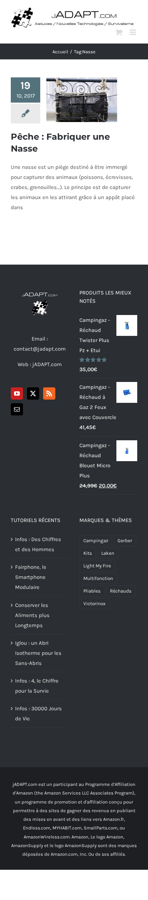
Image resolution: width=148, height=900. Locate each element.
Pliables (92, 591)
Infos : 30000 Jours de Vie (38, 713)
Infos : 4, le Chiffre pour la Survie (37, 686)
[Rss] (49, 393)
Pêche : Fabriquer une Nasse (81, 87)
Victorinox (94, 603)
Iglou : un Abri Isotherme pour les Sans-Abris (38, 653)
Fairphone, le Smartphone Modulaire (30, 577)
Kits (87, 553)
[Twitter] (33, 393)
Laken (107, 553)
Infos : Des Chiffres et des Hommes (38, 544)
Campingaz (95, 540)
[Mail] (17, 409)
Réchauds (120, 591)
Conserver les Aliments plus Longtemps (32, 615)
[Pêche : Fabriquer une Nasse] (81, 99)
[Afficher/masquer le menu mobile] (133, 32)
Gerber (124, 540)
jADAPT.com (47, 364)
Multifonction (98, 578)
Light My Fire (97, 565)
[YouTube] (17, 393)
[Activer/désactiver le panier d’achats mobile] (118, 32)
